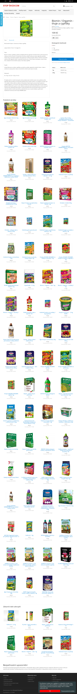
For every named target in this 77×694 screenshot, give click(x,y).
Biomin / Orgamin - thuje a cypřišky (18, 17)
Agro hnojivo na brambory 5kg (48, 339)
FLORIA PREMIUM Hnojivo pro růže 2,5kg (66, 564)
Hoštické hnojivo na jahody (66, 174)
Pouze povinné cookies (67, 691)
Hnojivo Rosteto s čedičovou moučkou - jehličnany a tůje (66, 421)
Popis (5, 40)
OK (50, 691)
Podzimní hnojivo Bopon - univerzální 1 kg (47, 421)
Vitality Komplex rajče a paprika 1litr (29, 313)
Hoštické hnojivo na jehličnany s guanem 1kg (47, 230)
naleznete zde (44, 688)
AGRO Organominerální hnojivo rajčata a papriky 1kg (29, 592)
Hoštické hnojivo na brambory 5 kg (11, 257)
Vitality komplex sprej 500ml (11, 477)
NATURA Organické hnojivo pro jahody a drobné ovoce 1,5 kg (11, 537)
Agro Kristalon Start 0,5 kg (29, 118)
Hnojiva (30, 10)
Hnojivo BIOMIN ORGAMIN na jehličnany (66, 367)
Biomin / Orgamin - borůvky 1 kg (11, 313)
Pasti (59, 10)
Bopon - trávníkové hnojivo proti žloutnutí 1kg (66, 394)
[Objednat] (72, 1)
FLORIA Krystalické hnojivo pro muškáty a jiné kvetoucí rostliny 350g (29, 479)
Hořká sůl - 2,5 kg (11, 624)
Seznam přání (56, 681)
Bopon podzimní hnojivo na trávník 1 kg (47, 203)
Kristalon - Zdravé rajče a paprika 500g (11, 230)
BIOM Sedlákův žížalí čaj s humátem (47, 536)
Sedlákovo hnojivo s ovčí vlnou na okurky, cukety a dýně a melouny (29, 565)
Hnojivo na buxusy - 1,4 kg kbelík (66, 313)
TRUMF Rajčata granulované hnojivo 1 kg (11, 286)
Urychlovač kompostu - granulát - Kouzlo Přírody (47, 652)
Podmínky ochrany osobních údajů (11, 683)
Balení (54, 45)
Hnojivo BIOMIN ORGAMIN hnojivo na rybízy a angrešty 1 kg (66, 258)
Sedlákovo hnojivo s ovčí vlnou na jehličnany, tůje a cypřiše (66, 537)
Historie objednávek (57, 679)
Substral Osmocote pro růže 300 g (66, 340)
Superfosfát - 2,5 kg (29, 285)
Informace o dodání (8, 679)
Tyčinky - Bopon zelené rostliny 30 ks (29, 340)
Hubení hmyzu (52, 10)
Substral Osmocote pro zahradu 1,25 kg (48, 175)
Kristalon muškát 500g (66, 203)
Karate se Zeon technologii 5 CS (66, 625)
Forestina (57, 26)
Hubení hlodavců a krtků (10, 10)
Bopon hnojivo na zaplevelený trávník (29, 203)
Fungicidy (44, 10)
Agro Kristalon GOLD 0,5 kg (11, 118)
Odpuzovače (66, 10)
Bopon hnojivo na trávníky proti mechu (29, 449)
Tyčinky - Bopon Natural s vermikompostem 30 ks (29, 175)
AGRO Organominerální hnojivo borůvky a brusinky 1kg (48, 479)
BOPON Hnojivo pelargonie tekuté (48, 394)
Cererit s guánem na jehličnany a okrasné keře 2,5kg (11, 421)
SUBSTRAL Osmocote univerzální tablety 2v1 (48, 592)
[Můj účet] (67, 1)
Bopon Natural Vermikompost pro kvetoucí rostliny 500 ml (11, 340)
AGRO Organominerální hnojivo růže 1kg (66, 478)
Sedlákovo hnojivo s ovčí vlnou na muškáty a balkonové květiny (11, 565)
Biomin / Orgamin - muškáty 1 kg (66, 286)
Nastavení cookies (8, 685)
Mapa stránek (31, 681)
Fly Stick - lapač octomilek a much (29, 625)
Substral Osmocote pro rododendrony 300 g (11, 367)
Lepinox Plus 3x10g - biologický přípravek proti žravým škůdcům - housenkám (66, 119)
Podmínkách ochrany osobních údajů (50, 686)
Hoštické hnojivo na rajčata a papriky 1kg (65, 230)
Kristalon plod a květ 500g (29, 146)
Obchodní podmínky (8, 681)
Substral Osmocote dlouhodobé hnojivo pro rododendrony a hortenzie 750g (47, 507)
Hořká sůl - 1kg (29, 535)
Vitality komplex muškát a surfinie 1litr (11, 147)
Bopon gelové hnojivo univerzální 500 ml (29, 506)
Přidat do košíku (63, 59)
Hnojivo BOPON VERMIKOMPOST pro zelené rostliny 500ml (11, 507)
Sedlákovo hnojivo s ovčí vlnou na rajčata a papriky (47, 564)
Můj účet (54, 677)
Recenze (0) (11, 40)
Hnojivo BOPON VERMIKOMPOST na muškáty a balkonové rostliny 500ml (11, 176)
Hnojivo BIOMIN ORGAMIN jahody (48, 367)
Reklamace (30, 679)
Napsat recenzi (67, 62)
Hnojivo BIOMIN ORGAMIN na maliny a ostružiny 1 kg (47, 257)
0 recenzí (61, 62)
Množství (54, 52)
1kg (54, 48)
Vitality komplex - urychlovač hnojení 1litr (47, 118)
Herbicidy (37, 10)
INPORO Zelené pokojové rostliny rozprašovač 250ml (48, 449)
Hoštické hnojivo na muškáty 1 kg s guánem (48, 313)
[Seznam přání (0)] (69, 1)
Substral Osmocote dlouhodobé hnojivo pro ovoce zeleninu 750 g (29, 422)
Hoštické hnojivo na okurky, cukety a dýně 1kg (29, 257)
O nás (5, 677)
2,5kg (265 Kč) (56, 50)
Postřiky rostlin (22, 10)
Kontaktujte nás (31, 677)
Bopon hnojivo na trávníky (11, 449)
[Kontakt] (64, 1)
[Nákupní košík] (70, 1)
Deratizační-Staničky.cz (18, 690)
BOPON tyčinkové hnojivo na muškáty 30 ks (47, 147)
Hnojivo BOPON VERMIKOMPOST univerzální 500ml (66, 147)
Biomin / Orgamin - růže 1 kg (47, 285)
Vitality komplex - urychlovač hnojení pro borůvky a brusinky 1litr (65, 450)
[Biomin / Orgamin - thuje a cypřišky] (26, 28)
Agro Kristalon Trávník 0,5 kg (65, 505)
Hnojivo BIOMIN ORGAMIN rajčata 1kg (11, 394)
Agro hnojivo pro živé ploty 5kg (11, 592)
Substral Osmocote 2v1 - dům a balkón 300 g (29, 367)
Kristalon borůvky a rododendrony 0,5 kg (11, 203)
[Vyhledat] (54, 6)
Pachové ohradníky (9, 13)
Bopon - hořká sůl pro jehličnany (29, 394)
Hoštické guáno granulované (29, 230)
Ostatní (18, 13)
